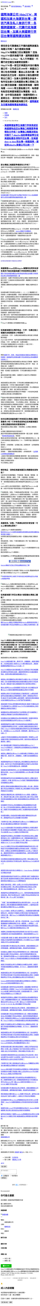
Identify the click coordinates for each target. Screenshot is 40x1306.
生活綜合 (15, 1157)
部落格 (6, 115)
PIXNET (9, 1278)
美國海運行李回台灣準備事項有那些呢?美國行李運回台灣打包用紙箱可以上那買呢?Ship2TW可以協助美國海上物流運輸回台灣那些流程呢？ (20, 706)
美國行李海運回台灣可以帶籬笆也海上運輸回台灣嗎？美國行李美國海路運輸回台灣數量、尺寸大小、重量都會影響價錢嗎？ (19, 1026)
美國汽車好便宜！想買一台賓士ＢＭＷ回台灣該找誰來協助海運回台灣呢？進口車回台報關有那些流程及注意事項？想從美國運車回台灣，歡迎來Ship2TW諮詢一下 (19, 887)
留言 (21, 1152)
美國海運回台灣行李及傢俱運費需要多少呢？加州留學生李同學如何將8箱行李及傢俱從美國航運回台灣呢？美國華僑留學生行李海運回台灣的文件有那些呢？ (20, 1035)
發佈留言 (3, 1178)
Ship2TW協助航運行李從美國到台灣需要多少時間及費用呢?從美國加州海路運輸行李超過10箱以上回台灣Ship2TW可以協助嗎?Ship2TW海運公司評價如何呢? (19, 830)
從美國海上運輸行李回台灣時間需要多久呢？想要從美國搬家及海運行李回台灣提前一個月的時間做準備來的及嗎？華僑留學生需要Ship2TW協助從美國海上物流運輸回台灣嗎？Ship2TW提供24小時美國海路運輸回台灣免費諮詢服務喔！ (20, 956)
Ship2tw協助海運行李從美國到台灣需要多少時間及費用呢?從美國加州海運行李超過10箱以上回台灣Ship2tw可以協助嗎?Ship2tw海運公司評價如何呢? (20, 1071)
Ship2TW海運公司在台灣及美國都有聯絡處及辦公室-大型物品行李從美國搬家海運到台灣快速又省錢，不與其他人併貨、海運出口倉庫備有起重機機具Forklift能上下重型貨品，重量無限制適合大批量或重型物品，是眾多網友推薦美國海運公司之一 (19, 851)
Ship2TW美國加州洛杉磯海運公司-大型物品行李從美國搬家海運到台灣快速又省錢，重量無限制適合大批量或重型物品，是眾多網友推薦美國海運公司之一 (19, 672)
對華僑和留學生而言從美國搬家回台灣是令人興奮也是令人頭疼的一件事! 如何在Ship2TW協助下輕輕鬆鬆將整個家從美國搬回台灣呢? (20, 780)
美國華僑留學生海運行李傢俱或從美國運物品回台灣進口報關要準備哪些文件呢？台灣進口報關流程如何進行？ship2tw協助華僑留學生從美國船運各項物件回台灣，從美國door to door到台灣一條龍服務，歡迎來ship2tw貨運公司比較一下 (21, 135)
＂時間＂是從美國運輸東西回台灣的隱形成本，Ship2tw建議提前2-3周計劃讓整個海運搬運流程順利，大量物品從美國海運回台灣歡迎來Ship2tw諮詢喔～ (19, 905)
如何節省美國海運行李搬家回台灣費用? (11, 261)
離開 (10, 1302)
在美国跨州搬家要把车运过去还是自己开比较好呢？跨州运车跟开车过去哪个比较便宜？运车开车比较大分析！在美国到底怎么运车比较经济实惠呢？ (19, 1057)
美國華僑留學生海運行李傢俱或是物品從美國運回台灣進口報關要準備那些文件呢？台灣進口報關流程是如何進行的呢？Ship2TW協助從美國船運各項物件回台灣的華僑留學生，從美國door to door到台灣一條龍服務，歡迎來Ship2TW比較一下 (20, 728)
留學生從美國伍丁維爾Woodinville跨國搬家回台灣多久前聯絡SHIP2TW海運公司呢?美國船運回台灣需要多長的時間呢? (20, 1116)
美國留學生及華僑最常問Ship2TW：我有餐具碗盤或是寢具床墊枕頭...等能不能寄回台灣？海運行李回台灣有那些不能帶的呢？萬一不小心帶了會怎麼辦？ (20, 895)
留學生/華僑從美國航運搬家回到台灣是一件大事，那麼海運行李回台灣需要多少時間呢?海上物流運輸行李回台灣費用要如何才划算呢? (20, 789)
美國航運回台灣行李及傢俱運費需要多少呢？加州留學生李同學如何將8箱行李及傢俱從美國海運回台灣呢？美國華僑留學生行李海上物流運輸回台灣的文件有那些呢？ (20, 975)
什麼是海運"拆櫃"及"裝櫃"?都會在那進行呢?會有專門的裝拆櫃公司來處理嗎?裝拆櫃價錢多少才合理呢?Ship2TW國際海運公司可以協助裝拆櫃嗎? (20, 940)
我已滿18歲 (4, 1302)
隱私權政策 (33, 1278)
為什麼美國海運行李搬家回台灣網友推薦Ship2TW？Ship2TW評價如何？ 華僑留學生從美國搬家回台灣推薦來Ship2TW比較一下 (19, 747)
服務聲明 (20, 1280)
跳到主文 (4, 41)
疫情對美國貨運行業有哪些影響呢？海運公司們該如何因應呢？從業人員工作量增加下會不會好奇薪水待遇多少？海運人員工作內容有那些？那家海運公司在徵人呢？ (19, 1049)
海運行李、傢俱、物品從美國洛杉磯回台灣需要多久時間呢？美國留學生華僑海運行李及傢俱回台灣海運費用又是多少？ (19, 357)
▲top (2, 1163)
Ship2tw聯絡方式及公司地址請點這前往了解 (15, 565)
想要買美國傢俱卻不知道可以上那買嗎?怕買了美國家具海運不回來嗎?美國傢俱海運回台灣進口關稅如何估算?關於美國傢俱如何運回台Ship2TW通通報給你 (20, 879)
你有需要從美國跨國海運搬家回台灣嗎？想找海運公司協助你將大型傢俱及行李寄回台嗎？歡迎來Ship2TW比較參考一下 (20, 861)
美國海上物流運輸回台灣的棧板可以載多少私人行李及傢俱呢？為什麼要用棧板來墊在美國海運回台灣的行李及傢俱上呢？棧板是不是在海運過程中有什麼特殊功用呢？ (19, 682)
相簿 (5, 113)
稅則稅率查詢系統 (8, 436)
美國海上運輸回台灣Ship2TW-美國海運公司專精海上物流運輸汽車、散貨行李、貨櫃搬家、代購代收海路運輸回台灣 (19, 756)
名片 (5, 117)
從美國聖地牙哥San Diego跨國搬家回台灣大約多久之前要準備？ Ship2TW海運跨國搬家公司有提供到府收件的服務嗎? (19, 1102)
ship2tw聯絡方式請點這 (24, 231)
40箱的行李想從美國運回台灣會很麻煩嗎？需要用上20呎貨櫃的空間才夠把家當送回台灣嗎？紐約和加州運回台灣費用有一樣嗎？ (19, 739)
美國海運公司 (5, 1137)
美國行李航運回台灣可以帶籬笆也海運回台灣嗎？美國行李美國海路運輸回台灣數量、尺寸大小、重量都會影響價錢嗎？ (19, 967)
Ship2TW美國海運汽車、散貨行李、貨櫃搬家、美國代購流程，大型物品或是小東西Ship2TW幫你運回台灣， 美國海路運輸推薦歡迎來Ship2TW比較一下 (20, 664)
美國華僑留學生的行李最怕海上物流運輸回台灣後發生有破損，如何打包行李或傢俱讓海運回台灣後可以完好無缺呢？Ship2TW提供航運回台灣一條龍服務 (19, 764)
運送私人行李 (16, 1159)
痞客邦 (17, 1152)
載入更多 (3, 1166)
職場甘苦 (16, 109)
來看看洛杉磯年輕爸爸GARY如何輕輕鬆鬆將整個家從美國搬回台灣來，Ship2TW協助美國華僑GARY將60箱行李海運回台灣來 (20, 772)
